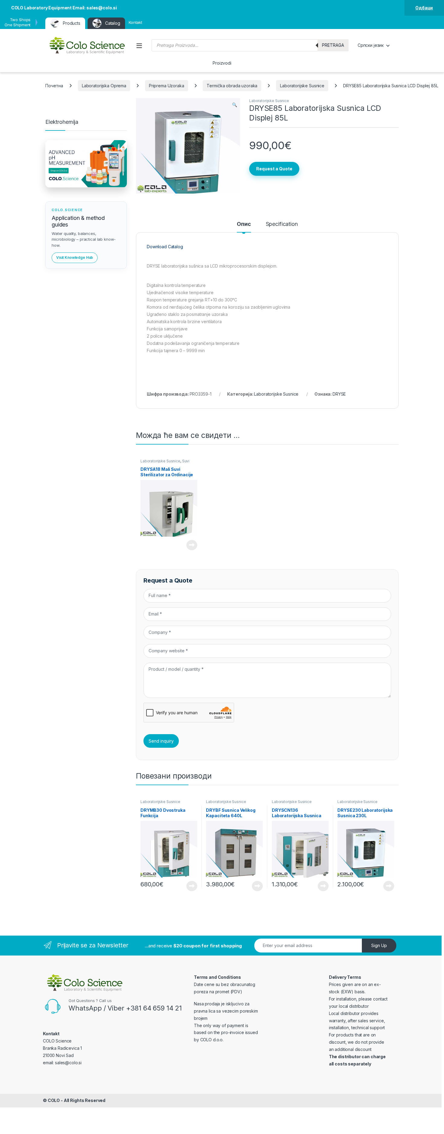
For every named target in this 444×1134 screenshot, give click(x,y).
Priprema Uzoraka (166, 85)
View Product (189, 545)
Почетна (54, 85)
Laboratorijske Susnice (302, 85)
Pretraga (333, 45)
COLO (54, 1100)
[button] (234, 104)
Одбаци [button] (424, 7)
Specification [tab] (282, 224)
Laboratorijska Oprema (104, 85)
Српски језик (371, 45)
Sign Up (379, 945)
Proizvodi (222, 63)
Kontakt (135, 22)
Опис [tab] (244, 224)
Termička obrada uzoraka (232, 85)
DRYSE (339, 394)
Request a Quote (274, 168)
